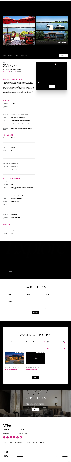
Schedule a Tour (63, 55)
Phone (53, 73)
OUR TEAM (35, 442)
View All (35, 377)
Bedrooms (28, 347)
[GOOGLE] (17, 437)
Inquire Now (35, 312)
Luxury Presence (20, 456)
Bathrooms (8, 347)
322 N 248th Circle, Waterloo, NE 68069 (32, 367)
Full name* (40, 73)
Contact (35, 409)
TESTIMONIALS (27, 442)
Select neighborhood (30, 341)
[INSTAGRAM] (7, 437)
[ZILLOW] (21, 437)
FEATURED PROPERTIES (7, 442)
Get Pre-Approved (7, 75)
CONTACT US (42, 442)
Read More (5, 96)
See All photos (62, 42)
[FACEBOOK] (4, 437)
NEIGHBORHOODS (18, 442)
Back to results (7, 12)
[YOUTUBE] (14, 437)
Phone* (47, 294)
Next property (63, 12)
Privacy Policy (65, 456)
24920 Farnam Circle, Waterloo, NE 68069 (12, 367)
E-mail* (28, 294)
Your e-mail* (40, 68)
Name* (10, 294)
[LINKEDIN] (11, 437)
